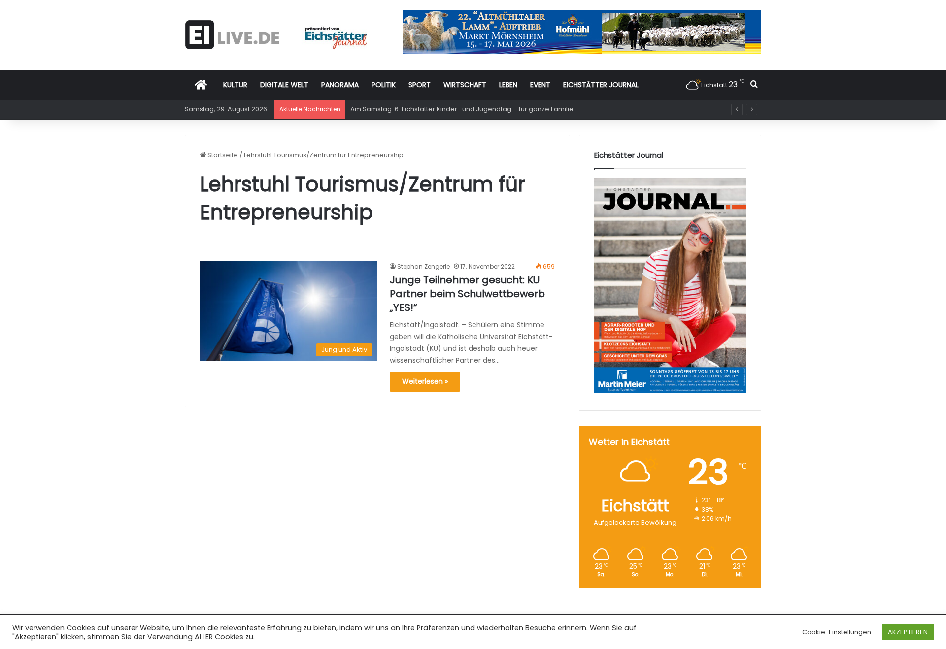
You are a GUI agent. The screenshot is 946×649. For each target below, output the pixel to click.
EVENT (540, 85)
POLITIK (384, 85)
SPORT (419, 85)
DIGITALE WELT (284, 85)
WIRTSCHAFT (464, 85)
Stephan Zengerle (423, 266)
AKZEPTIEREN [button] (908, 632)
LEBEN (508, 85)
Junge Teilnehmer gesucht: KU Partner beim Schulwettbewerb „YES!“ (467, 293)
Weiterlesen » (425, 381)
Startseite (222, 155)
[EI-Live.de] (276, 35)
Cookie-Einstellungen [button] (836, 632)
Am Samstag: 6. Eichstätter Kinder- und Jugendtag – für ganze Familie (462, 109)
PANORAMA (340, 85)
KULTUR (235, 85)
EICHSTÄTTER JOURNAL (601, 85)
